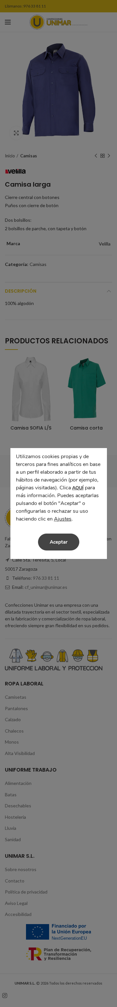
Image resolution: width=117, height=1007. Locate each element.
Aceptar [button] (59, 542)
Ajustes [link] (63, 519)
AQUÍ (78, 488)
